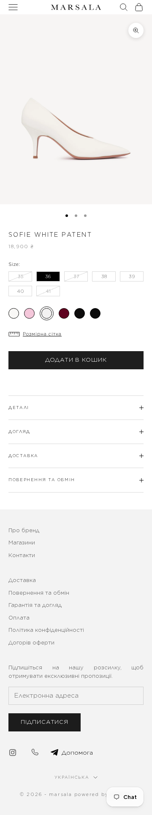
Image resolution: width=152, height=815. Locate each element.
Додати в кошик (76, 359)
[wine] (64, 313)
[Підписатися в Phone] (34, 752)
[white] (46, 313)
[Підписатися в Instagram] (12, 752)
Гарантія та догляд (35, 605)
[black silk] (95, 313)
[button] (76, 334)
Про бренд (23, 530)
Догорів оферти (31, 642)
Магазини (21, 542)
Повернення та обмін (38, 593)
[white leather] (13, 313)
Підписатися (44, 721)
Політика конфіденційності (46, 630)
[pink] (29, 313)
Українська (71, 777)
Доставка (22, 580)
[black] (79, 313)
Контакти (21, 555)
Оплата (19, 618)
